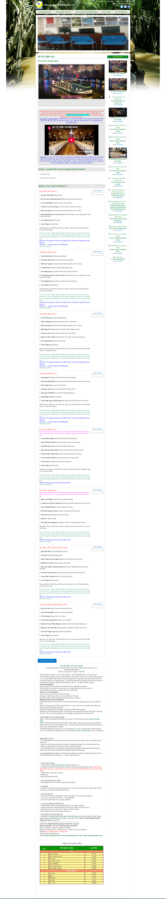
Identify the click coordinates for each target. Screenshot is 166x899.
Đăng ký (97, 193)
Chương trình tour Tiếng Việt (47, 660)
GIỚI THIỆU (110, 1)
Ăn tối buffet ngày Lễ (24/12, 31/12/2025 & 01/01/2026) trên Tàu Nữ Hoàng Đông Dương (118, 207)
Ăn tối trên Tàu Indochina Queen (118, 228)
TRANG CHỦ (101, 1)
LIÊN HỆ (128, 1)
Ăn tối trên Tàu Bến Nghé (118, 259)
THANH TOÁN (119, 1)
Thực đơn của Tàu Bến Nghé (118, 73)
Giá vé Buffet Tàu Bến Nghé (117, 91)
